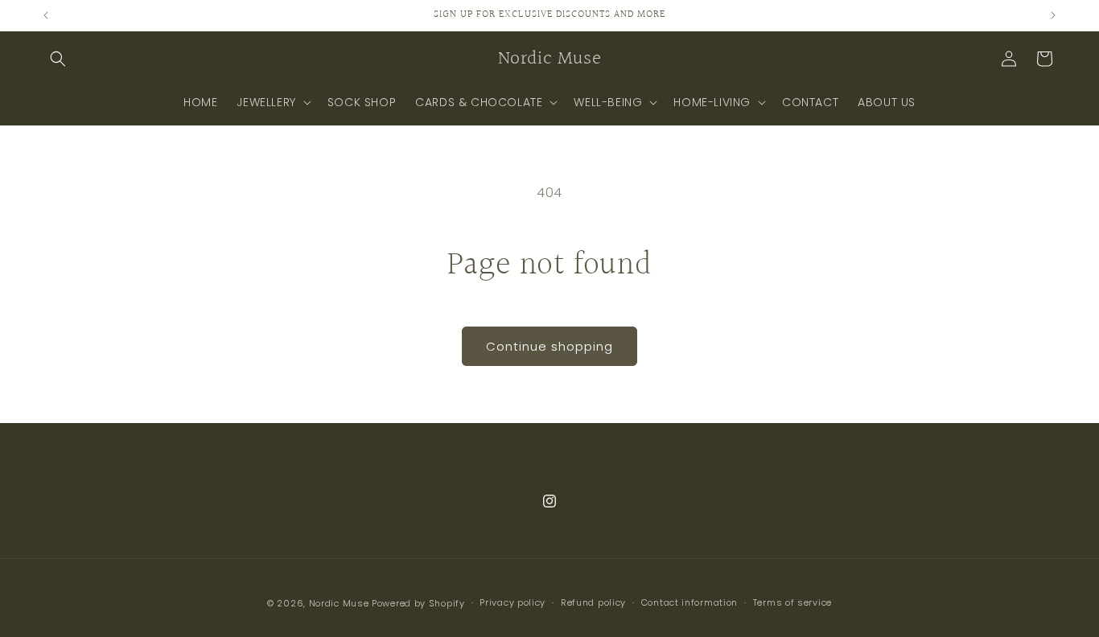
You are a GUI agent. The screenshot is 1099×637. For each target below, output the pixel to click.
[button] (58, 58)
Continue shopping (549, 346)
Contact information (689, 602)
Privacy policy (512, 602)
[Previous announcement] (46, 15)
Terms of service (792, 602)
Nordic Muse (339, 603)
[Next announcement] (1053, 15)
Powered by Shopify (418, 603)
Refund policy (593, 602)
